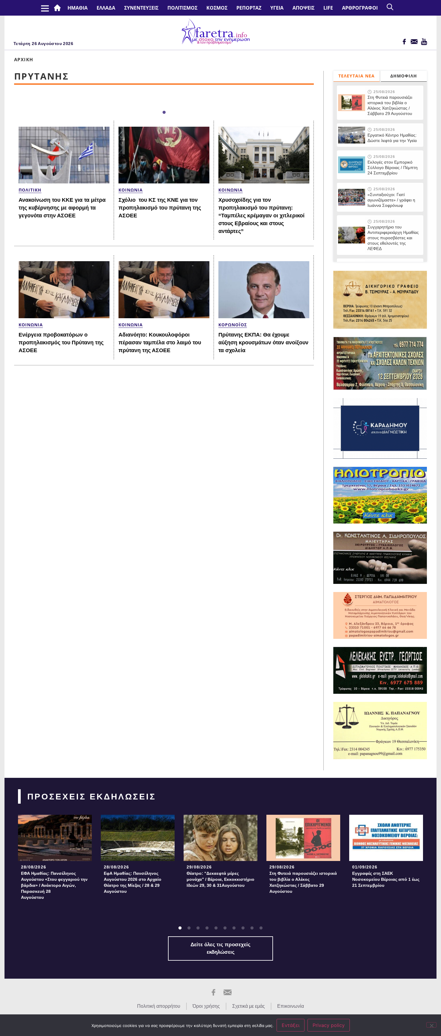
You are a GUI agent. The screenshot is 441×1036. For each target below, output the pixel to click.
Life (328, 8)
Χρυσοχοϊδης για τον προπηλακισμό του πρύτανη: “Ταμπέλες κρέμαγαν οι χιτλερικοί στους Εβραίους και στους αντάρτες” (261, 215)
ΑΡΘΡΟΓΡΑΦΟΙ (360, 8)
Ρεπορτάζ (248, 8)
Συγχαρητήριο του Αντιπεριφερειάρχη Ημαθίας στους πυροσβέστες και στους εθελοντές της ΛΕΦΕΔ (393, 238)
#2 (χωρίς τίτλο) (58, 8)
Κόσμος (216, 8)
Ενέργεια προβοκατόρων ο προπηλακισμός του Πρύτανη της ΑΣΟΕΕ (61, 342)
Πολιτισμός (182, 8)
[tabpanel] (55, 859)
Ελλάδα (106, 8)
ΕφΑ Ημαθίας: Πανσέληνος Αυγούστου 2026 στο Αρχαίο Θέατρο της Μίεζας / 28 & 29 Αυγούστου (132, 882)
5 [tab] (216, 928)
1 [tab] (164, 113)
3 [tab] (198, 928)
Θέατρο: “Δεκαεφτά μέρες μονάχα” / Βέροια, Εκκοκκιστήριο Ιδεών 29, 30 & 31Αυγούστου (220, 879)
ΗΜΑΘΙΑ (78, 8)
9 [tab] (252, 928)
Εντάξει (290, 1025)
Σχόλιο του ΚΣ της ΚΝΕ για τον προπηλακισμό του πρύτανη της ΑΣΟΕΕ (159, 208)
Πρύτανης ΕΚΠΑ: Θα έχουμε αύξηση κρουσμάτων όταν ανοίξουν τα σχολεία (263, 342)
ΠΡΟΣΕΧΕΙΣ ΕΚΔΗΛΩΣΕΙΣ (91, 796)
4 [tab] (207, 928)
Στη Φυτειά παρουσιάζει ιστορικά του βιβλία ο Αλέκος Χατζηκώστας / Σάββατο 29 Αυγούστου (390, 105)
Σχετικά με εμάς (248, 1006)
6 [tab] (225, 928)
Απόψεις (303, 8)
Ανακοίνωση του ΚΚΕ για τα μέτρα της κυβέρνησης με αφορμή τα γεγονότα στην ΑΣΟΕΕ (62, 208)
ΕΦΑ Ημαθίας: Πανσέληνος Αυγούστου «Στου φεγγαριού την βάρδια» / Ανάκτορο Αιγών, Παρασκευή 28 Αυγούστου (54, 885)
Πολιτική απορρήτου (158, 1006)
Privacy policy (329, 1025)
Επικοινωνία (290, 1006)
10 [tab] (261, 928)
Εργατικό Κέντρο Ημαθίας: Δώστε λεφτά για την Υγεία (392, 138)
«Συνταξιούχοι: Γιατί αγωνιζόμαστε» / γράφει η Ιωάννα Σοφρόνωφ (391, 200)
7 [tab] (234, 928)
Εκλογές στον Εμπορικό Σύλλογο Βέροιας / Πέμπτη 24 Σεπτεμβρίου (393, 167)
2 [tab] (189, 928)
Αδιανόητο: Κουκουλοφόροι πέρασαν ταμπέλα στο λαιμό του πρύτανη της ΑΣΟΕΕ (159, 342)
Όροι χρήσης (206, 1006)
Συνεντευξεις (141, 8)
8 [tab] (243, 928)
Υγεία (277, 8)
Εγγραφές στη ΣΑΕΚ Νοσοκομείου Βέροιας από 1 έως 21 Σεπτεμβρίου (385, 879)
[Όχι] (431, 1025)
